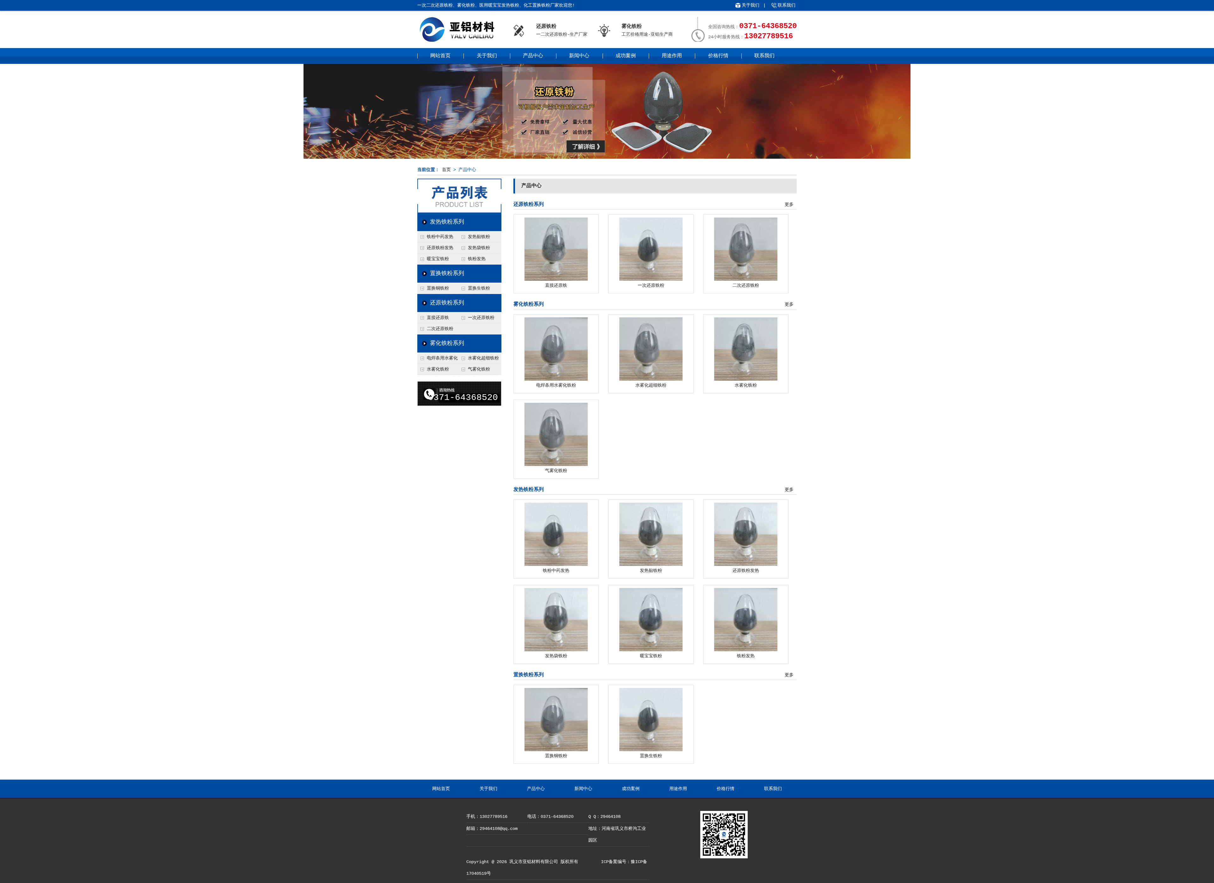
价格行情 (718, 56)
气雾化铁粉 (479, 369)
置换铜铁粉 (438, 288)
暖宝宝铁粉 (438, 258)
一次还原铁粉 (481, 317)
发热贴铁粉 (479, 236)
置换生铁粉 (479, 288)
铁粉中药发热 (440, 236)
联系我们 (786, 5)
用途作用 (672, 56)
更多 (789, 204)
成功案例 (626, 56)
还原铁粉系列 (447, 303)
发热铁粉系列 (447, 222)
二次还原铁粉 (440, 328)
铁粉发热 (477, 258)
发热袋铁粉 (479, 247)
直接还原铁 (438, 317)
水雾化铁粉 (438, 369)
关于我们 (750, 5)
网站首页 (440, 56)
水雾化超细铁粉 (483, 358)
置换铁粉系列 (447, 273)
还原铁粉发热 (440, 247)
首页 (446, 169)
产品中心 (533, 56)
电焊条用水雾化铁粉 (437, 360)
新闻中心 (579, 56)
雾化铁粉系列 (447, 343)
